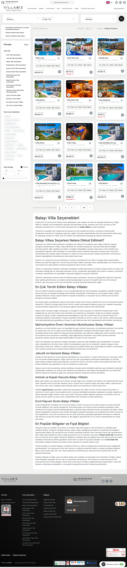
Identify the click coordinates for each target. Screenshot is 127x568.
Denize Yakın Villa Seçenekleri (28, 514)
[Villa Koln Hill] (79, 88)
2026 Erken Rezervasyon (88, 8)
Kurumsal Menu (50, 8)
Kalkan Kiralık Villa (49, 511)
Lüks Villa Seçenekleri (29, 499)
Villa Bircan (103, 58)
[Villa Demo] (48, 88)
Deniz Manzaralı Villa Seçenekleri (29, 524)
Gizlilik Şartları (5, 555)
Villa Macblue (104, 100)
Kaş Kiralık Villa (48, 505)
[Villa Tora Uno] (79, 46)
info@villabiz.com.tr (10, 3)
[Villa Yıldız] (79, 131)
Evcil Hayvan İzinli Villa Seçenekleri (29, 534)
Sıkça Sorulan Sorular (8, 502)
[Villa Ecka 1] (111, 172)
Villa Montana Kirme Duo (46, 183)
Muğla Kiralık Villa (49, 499)
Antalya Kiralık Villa (50, 508)
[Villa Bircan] (111, 46)
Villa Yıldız (71, 143)
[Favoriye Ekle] (58, 58)
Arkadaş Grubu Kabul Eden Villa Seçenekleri (31, 544)
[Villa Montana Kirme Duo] (48, 172)
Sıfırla (26, 44)
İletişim (77, 8)
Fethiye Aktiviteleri (67, 8)
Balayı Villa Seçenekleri (29, 505)
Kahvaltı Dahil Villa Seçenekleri (28, 519)
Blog (58, 8)
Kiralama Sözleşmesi (19, 555)
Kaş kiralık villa (112, 440)
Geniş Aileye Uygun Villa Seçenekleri (30, 539)
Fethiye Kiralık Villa (49, 502)
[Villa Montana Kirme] (111, 131)
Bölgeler (41, 8)
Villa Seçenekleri (32, 8)
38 (84, 208)
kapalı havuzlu (47, 390)
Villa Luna (39, 58)
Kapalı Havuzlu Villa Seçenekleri (28, 529)
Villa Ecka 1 (103, 183)
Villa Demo (40, 100)
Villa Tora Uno (73, 58)
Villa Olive (39, 143)
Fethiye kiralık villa (106, 435)
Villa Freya (71, 183)
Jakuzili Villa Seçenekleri (30, 502)
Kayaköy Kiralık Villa (50, 514)
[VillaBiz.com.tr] (13, 8)
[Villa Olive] (48, 131)
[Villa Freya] (79, 172)
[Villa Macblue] (111, 88)
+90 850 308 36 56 (11, 1)
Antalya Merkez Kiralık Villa (52, 517)
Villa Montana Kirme (107, 143)
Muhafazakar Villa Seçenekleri (28, 509)
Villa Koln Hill (73, 100)
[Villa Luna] (48, 46)
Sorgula (69, 510)
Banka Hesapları (6, 499)
